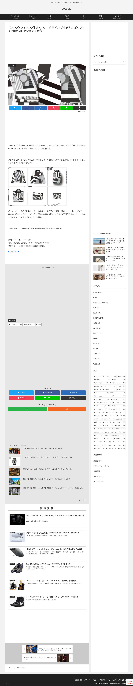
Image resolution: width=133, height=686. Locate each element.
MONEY (96, 344)
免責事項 (96, 471)
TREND (96, 359)
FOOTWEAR (98, 318)
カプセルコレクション (16, 324)
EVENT (96, 308)
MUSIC (96, 349)
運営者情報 (97, 461)
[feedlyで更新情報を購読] (27, 409)
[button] (123, 62)
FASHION (12, 320)
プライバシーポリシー (102, 466)
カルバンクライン (29, 324)
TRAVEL (96, 354)
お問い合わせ (98, 481)
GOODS (96, 323)
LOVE (95, 338)
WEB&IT (96, 364)
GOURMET (97, 328)
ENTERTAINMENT (100, 303)
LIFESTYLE (98, 333)
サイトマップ (98, 476)
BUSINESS (97, 292)
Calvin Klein (13, 252)
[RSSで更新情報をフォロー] (67, 409)
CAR (95, 297)
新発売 (39, 324)
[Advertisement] (47, 47)
